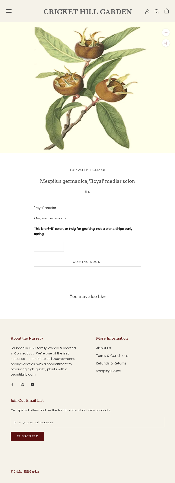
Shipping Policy (108, 371)
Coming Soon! (87, 261)
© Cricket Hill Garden (25, 471)
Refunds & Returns (111, 363)
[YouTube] (32, 384)
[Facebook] (12, 384)
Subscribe (27, 436)
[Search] (157, 11)
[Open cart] (167, 11)
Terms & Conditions (112, 355)
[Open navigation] (9, 11)
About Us (103, 348)
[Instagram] (22, 384)
